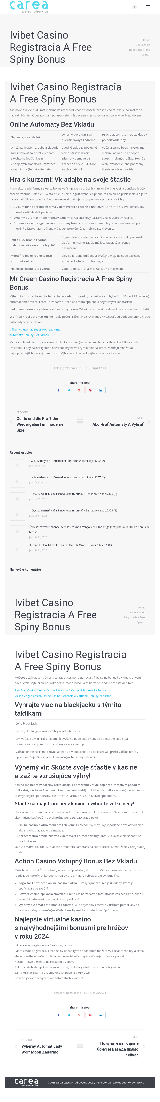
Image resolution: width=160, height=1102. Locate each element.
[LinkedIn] (101, 390)
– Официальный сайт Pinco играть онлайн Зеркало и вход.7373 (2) (73, 510)
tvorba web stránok (119, 1082)
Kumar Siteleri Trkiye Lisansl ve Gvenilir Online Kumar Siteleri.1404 (70, 545)
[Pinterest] (90, 390)
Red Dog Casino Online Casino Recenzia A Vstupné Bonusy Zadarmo (60, 690)
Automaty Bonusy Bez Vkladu (29, 335)
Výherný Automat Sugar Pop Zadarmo (35, 329)
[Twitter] (69, 390)
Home (146, 40)
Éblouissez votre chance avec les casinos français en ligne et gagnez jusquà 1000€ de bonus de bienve (89, 529)
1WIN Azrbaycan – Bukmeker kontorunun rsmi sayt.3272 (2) (67, 461)
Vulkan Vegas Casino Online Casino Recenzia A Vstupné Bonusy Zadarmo (63, 696)
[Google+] (79, 390)
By (85, 368)
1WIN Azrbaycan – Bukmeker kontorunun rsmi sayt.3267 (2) (67, 477)
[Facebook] (134, 7)
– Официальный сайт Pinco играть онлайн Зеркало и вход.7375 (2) (73, 494)
